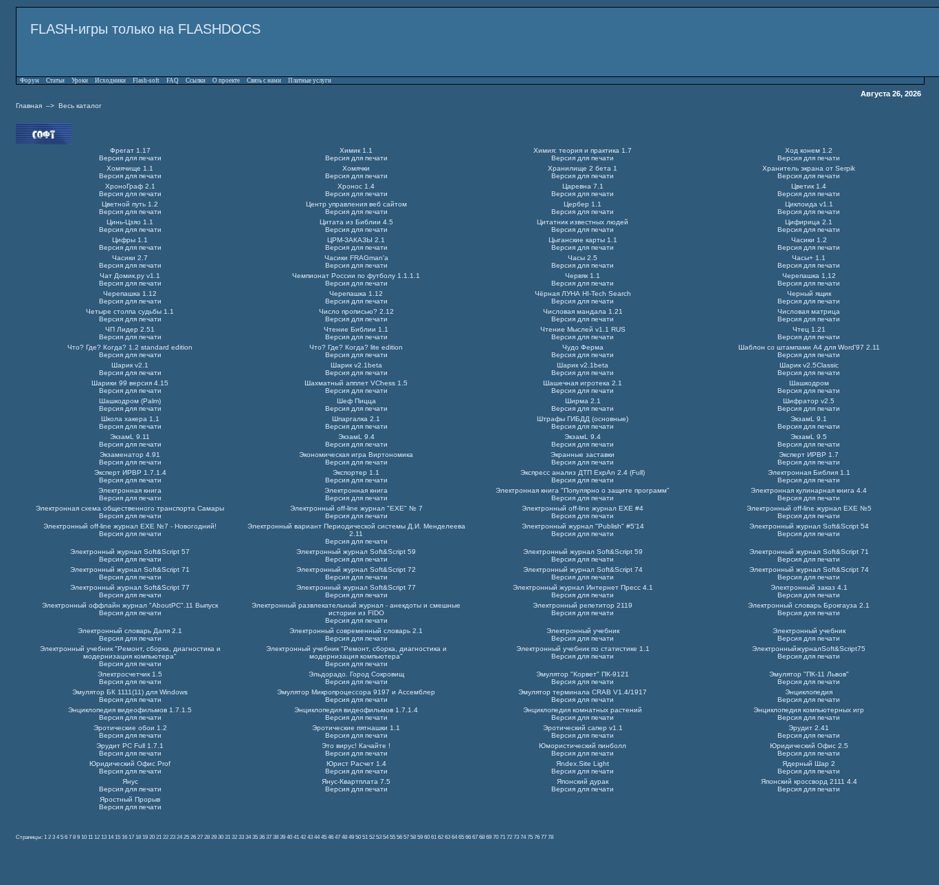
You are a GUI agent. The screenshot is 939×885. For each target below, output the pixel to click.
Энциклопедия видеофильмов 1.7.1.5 (130, 710)
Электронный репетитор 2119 (582, 605)
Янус (130, 781)
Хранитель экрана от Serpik (808, 168)
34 (248, 836)
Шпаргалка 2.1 (356, 419)
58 (413, 836)
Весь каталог (80, 105)
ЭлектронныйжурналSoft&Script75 (808, 648)
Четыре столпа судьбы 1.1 (130, 311)
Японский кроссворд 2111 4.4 (809, 781)
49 (351, 836)
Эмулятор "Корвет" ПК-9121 (582, 674)
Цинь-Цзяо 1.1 (130, 222)
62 (440, 836)
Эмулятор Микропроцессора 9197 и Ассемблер (356, 692)
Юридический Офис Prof (129, 763)
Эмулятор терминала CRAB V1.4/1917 (582, 692)
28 (207, 836)
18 (138, 836)
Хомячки (356, 168)
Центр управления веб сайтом (356, 204)
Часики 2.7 (130, 258)
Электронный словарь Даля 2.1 (130, 631)
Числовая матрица (808, 311)
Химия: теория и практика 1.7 (582, 150)
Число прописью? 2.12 (356, 311)
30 (220, 836)
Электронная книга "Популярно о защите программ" (583, 490)
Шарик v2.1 (129, 365)
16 (124, 836)
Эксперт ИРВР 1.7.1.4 (130, 472)
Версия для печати (130, 158)
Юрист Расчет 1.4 (356, 763)
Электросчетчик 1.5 (130, 674)
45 (324, 836)
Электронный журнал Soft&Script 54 (809, 526)
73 (516, 836)
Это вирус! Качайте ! (356, 745)
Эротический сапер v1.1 (583, 728)
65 (461, 836)
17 (131, 836)
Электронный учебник (582, 631)
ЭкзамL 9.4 (356, 436)
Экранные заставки (583, 454)
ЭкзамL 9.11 (130, 436)
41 (296, 836)
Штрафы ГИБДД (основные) (582, 419)
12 (97, 836)
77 (543, 836)
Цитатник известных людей (582, 222)
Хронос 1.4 (356, 186)
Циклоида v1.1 (809, 204)
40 (289, 836)
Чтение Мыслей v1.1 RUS (583, 329)
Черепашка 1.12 (130, 293)
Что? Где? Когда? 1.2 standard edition (129, 347)
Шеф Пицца (356, 401)
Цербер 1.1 (582, 204)
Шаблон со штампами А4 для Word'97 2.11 (809, 347)
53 (379, 836)
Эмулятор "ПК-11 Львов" (809, 674)
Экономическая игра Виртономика (356, 454)
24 (179, 836)
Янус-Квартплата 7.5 (356, 781)
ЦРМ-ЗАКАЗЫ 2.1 (356, 240)
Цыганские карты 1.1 (583, 240)
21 (159, 836)
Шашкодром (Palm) (130, 401)
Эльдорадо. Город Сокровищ (356, 674)
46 (330, 836)
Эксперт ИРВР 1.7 (809, 454)
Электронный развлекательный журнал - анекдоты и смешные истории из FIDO (356, 609)
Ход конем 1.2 (808, 150)
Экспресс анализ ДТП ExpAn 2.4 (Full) (582, 472)
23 (172, 836)
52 (372, 836)
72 (509, 836)
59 (420, 836)
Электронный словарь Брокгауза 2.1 (809, 605)
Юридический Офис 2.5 (809, 745)
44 (317, 836)
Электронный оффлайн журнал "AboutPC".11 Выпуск (130, 605)
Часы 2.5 (582, 258)
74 (523, 836)
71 (502, 836)
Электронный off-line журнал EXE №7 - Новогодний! (130, 526)
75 (530, 836)
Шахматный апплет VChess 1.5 (356, 383)
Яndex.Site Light (582, 763)
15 (117, 836)
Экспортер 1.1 (356, 472)
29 (214, 836)
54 (385, 836)
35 (255, 836)
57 (406, 836)
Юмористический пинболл (582, 745)
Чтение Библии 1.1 (356, 329)
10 (84, 836)
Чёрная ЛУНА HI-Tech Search (583, 293)
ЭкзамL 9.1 (809, 419)
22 (165, 836)
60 (427, 836)
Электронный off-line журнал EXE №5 (809, 508)
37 (269, 836)
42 (303, 836)
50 (358, 836)
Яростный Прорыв (130, 799)
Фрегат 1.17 (130, 150)
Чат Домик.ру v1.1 (130, 275)
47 (337, 836)
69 (488, 836)
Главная (29, 105)
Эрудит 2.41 (808, 728)
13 (104, 836)
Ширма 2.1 (583, 401)
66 (468, 836)
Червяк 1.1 (582, 275)
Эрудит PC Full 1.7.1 (130, 745)
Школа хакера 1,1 (130, 419)
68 (482, 836)
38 (275, 836)
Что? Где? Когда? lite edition (356, 347)
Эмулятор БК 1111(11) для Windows (130, 692)
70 (495, 836)
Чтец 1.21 (809, 329)
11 (90, 836)
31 (227, 836)
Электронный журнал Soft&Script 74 (583, 569)
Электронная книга (130, 490)
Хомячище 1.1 (130, 168)
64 (454, 836)
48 (344, 836)
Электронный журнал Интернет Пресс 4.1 (583, 587)
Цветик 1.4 (808, 186)
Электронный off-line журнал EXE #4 (582, 508)
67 (475, 836)
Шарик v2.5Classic (809, 365)
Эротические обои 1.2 (130, 728)
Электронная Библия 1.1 (809, 472)
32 (234, 836)
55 (392, 836)
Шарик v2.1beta (356, 365)
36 (262, 836)
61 (434, 836)
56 (399, 836)
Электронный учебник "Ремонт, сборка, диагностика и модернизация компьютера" (130, 652)
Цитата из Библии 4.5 (356, 222)
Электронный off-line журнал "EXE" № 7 (356, 508)
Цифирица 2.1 (808, 222)
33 (241, 836)
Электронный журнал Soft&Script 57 (130, 551)
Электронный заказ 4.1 (809, 587)
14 (110, 836)
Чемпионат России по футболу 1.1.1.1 (356, 275)
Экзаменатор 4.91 (130, 454)
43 (310, 836)
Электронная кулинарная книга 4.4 (809, 490)
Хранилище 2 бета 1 (582, 168)
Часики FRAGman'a (356, 258)
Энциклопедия (808, 692)
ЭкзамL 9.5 (809, 436)
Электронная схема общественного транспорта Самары (130, 508)
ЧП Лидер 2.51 (130, 329)
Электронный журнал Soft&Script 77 (130, 587)
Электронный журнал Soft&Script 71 (809, 551)
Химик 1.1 (356, 150)
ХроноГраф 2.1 (130, 186)
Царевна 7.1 (583, 186)
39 (282, 836)
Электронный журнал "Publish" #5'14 (583, 526)
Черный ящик (809, 293)
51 (365, 836)
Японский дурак (582, 781)
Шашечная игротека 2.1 (582, 383)
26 (193, 836)
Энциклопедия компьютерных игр (808, 710)
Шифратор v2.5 (809, 401)
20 (152, 836)
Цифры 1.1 (130, 240)
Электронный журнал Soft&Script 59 (356, 551)
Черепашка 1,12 (809, 275)
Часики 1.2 (809, 240)
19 (145, 836)
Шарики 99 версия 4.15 (129, 383)
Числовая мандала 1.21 (583, 311)
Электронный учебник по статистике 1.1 (583, 648)
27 (200, 836)
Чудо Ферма (583, 347)
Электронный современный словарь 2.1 (356, 631)
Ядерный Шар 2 (808, 763)
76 (537, 836)
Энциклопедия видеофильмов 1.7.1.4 (356, 710)
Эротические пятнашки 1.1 (356, 728)
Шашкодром (809, 383)
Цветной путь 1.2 (130, 204)
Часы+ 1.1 (809, 258)
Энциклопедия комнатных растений (582, 710)
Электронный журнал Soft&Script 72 (356, 569)
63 (447, 836)
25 (186, 836)
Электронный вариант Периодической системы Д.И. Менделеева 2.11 (356, 529)
